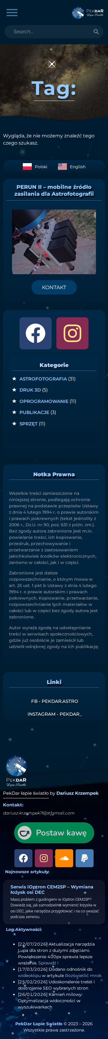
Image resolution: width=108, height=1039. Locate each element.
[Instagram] (72, 333)
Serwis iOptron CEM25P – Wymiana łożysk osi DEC (51, 889)
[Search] (96, 31)
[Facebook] (36, 333)
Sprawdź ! (48, 963)
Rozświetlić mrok (83, 975)
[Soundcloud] (64, 858)
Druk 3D (30, 390)
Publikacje (34, 412)
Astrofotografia (43, 379)
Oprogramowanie (44, 401)
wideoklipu (29, 975)
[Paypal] (85, 858)
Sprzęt (29, 424)
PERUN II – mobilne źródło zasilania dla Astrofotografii (54, 190)
